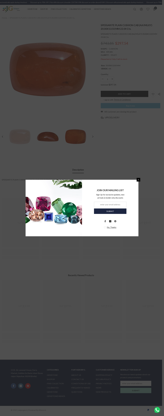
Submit (110, 211)
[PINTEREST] (115, 221)
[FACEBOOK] (105, 221)
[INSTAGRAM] (110, 221)
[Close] (138, 180)
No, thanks (111, 227)
